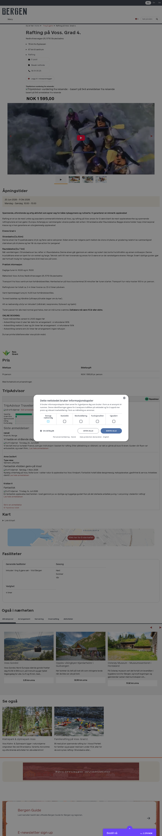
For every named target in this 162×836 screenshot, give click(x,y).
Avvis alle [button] (88, 431)
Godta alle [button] (111, 431)
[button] (47, 431)
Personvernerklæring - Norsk (64, 437)
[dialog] (81, 418)
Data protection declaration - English (94, 437)
